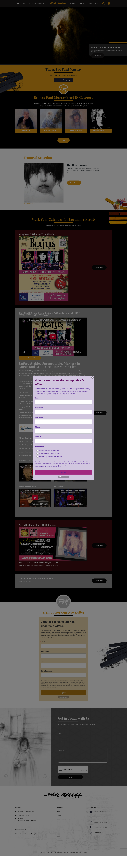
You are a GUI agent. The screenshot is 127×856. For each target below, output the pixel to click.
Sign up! (63, 472)
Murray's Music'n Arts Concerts (49, 453)
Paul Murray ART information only (51, 456)
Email (37, 398)
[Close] (92, 377)
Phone (37, 427)
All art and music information (49, 450)
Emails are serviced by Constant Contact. (51, 466)
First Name (39, 407)
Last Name (39, 417)
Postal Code (39, 437)
